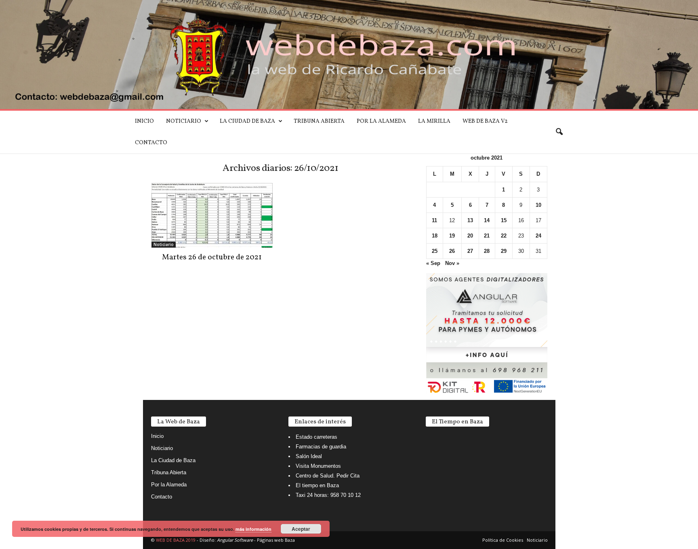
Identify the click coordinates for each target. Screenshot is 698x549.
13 (470, 220)
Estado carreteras (316, 437)
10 (538, 205)
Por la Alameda (381, 121)
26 (452, 251)
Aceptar (301, 528)
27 (470, 251)
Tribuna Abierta (319, 121)
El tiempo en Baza (317, 485)
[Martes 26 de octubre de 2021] (212, 215)
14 (487, 220)
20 (470, 236)
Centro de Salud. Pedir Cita (328, 476)
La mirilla (434, 121)
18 (434, 236)
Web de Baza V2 (485, 121)
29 (504, 251)
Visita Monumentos (318, 466)
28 (487, 251)
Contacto (151, 143)
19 (452, 236)
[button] (559, 132)
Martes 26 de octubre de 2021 (212, 257)
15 (504, 220)
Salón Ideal (309, 456)
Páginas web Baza (276, 540)
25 (434, 251)
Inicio (144, 121)
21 (487, 236)
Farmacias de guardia (321, 447)
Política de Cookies (502, 540)
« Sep (433, 263)
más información (253, 529)
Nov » (452, 263)
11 (434, 220)
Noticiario (183, 121)
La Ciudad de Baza (247, 121)
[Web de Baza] (349, 54)
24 (538, 236)
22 (504, 236)
